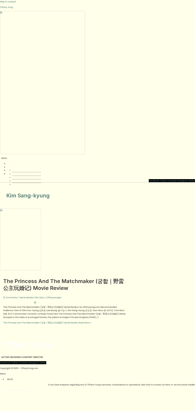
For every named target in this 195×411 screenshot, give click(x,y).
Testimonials (23, 184)
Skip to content (8, 1)
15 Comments (10, 297)
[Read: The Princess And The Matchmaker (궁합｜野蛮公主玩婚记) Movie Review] (20, 269)
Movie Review (27, 297)
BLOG (10, 379)
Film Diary (39, 297)
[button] (97, 158)
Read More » (47, 322)
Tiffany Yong (6, 7)
